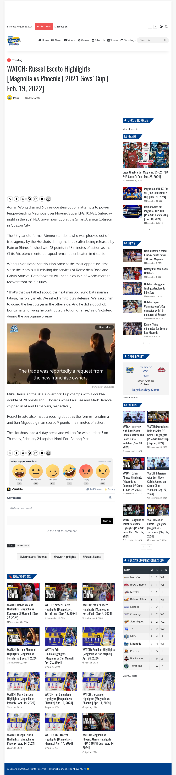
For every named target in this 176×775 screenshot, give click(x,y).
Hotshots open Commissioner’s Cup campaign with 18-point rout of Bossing (155, 308)
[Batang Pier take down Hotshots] (132, 273)
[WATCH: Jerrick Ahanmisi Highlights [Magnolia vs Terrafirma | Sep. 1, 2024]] (23, 636)
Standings (129, 40)
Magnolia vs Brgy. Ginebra (145, 390)
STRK (164, 569)
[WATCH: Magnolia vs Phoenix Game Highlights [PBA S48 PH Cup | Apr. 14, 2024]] (98, 722)
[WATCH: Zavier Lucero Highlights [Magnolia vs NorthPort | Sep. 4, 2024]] (98, 592)
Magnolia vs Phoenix (34, 556)
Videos (71, 40)
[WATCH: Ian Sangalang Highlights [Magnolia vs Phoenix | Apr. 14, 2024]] (61, 681)
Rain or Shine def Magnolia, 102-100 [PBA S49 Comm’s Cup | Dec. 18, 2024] (156, 213)
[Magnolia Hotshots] (14, 40)
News (58, 40)
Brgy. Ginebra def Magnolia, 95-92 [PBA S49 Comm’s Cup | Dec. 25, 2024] (145, 174)
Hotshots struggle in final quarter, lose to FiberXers (154, 288)
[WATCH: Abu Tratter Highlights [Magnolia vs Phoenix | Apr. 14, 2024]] (61, 722)
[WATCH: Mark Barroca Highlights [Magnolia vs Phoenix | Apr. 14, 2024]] (23, 681)
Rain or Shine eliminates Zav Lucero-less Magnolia (156, 328)
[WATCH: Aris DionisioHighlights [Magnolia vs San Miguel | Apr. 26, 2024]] (61, 636)
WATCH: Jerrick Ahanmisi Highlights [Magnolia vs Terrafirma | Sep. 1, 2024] (22, 653)
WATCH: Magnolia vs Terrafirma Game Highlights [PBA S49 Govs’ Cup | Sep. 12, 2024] (133, 528)
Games (84, 40)
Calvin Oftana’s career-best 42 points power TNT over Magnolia (156, 255)
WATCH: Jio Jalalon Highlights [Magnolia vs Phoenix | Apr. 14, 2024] (96, 698)
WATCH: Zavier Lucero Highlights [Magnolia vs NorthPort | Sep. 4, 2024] (97, 609)
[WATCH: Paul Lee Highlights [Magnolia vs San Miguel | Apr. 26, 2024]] (98, 636)
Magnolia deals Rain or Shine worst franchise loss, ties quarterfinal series (91, 26)
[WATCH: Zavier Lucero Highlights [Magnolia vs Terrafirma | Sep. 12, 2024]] (61, 592)
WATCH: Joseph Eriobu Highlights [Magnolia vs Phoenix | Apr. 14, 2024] (21, 739)
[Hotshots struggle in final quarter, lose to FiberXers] (132, 288)
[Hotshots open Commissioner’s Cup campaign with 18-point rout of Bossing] (132, 306)
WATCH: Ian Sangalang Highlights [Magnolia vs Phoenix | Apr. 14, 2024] (59, 698)
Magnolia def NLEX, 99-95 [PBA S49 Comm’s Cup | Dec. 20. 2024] (156, 193)
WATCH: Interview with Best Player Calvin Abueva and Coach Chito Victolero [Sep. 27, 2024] (157, 483)
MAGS (16, 98)
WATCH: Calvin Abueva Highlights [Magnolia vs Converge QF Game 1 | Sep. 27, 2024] (22, 611)
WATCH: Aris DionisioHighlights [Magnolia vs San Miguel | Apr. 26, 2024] (59, 655)
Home (45, 40)
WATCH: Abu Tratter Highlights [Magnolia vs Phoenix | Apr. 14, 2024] (59, 739)
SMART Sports (23, 545)
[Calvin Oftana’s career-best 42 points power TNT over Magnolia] (132, 255)
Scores (114, 40)
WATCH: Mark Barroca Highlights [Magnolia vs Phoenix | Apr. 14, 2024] (21, 698)
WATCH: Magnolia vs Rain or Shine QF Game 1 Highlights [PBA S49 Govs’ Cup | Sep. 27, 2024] (158, 435)
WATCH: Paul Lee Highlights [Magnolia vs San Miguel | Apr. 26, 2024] (98, 653)
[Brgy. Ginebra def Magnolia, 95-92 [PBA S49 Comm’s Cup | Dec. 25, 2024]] (146, 155)
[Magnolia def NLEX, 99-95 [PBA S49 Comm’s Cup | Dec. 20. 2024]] (132, 193)
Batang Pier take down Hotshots (156, 271)
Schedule (99, 40)
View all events (130, 129)
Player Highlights (65, 556)
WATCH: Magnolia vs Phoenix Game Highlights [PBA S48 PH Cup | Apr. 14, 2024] (98, 741)
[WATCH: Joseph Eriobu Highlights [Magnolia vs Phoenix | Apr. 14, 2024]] (23, 722)
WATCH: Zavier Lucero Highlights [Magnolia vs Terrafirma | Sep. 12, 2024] (61, 609)
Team (127, 569)
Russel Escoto (92, 556)
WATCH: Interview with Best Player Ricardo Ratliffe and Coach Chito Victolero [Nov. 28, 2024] (133, 437)
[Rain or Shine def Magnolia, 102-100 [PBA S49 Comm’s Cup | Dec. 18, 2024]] (132, 211)
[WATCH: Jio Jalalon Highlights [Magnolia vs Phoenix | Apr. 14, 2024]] (98, 681)
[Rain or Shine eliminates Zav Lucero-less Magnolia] (132, 328)
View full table (130, 675)
